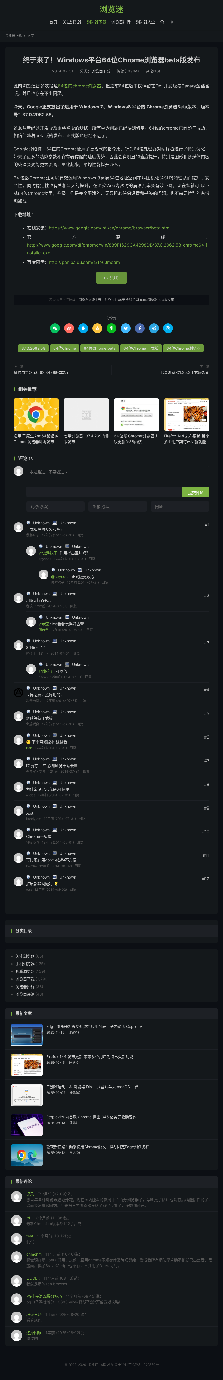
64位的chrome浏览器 (79, 86)
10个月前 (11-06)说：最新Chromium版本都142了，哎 (53, 1220)
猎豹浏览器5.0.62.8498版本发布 (42, 372)
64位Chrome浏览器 (183, 348)
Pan (29, 748)
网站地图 (107, 1365)
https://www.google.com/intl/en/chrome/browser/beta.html (110, 227)
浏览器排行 (121, 22)
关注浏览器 (72, 22)
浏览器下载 (96, 22)
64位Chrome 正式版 (141, 348)
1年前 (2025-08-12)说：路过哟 (57, 1335)
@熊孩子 (46, 671)
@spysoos (60, 576)
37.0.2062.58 (33, 348)
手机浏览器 (25, 963)
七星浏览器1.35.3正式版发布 (184, 372)
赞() (111, 277)
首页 (53, 22)
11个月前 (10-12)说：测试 (50, 1239)
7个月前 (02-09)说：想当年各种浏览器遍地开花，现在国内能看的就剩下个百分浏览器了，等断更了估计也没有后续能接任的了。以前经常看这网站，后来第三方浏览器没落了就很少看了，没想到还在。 (119, 1200)
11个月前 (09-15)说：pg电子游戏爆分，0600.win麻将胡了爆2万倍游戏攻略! (73, 1299)
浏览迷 (111, 9)
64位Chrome (64, 348)
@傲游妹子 (48, 553)
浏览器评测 (25, 994)
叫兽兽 (43, 630)
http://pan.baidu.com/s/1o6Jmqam (84, 262)
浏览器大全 (145, 22)
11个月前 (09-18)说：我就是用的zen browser (53, 1281)
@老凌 (44, 623)
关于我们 (121, 1365)
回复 (80, 535)
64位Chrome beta (100, 348)
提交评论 (195, 492)
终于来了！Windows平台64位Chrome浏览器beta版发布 (111, 60)
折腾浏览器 (25, 971)
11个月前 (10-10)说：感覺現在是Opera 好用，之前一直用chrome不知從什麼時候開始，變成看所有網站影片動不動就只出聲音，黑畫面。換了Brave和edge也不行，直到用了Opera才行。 (119, 1260)
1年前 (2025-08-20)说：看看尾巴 (57, 1317)
